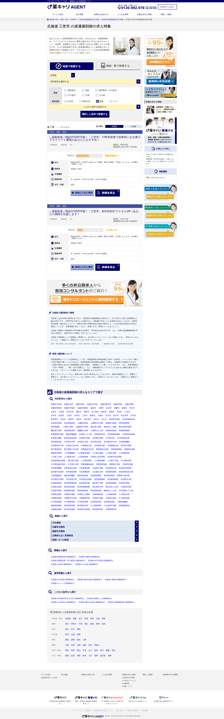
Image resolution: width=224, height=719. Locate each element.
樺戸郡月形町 (126, 445)
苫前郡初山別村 (70, 468)
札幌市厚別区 (56, 408)
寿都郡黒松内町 (57, 434)
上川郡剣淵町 (99, 460)
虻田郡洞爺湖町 (83, 487)
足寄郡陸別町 (109, 502)
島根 (73, 650)
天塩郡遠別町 (84, 468)
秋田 (92, 618)
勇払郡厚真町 (69, 487)
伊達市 (79, 419)
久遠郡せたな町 (97, 430)
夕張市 (61, 412)
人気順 (133, 126)
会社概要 (145, 710)
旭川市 (109, 408)
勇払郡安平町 (97, 487)
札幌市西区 (129, 404)
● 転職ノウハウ (127, 686)
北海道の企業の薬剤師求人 (62, 564)
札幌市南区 (117, 404)
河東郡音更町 (56, 494)
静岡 (73, 640)
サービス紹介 (57, 14)
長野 (78, 634)
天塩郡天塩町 (97, 468)
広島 (84, 650)
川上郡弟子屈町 (110, 505)
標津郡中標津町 (83, 509)
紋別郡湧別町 (112, 479)
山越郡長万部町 (82, 427)
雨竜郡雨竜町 (116, 449)
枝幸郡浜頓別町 (125, 468)
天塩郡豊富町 (84, 472)
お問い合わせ (120, 710)
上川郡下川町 (112, 460)
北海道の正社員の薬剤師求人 (63, 579)
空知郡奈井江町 (57, 445)
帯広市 (132, 408)
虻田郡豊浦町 (111, 483)
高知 (113, 650)
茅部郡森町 (55, 427)
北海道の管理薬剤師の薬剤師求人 (121, 602)
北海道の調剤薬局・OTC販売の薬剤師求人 (68, 560)
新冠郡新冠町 (69, 490)
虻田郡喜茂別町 (128, 434)
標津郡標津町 (97, 509)
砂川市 (116, 415)
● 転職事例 (125, 683)
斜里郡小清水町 (123, 475)
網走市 (79, 412)
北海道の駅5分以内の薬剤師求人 (92, 602)
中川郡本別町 (82, 502)
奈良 (90, 645)
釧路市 (124, 408)
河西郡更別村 (84, 498)
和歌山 (97, 645)
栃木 (104, 624)
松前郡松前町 (56, 423)
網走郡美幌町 (69, 475)
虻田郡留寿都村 (113, 434)
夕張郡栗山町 (112, 445)
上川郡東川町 (69, 457)
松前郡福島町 (69, 423)
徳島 (96, 650)
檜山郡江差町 (96, 427)
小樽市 (101, 408)
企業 (87, 95)
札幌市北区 (68, 404)
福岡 (67, 656)
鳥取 (67, 650)
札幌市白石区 (92, 404)
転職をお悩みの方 (101, 14)
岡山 (78, 650)
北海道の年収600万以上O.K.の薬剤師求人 (68, 598)
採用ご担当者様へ (133, 710)
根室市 (92, 415)
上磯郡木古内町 (97, 423)
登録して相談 (166, 14)
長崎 (78, 656)
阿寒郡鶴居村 (124, 505)
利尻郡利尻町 (111, 472)
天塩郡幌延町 (56, 475)
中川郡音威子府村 (58, 464)
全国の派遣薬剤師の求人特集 (89, 19)
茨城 (92, 624)
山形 (98, 618)
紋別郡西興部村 (70, 483)
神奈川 (73, 624)
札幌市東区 (80, 404)
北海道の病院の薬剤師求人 (89, 557)
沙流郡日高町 (126, 487)
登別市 (63, 419)
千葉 (80, 624)
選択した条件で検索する (95, 114)
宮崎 (96, 656)
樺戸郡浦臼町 (56, 449)
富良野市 (54, 419)
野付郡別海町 (69, 509)
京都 (78, 645)
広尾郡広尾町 (111, 498)
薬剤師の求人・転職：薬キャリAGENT (63, 19)
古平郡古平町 (69, 442)
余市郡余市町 (96, 442)
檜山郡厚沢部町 (125, 427)
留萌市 (86, 412)
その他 (102, 95)
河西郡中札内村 (70, 498)
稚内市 (104, 412)
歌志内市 (124, 415)
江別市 (127, 412)
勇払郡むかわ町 (112, 487)
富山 (67, 629)
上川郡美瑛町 (82, 457)
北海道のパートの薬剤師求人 (63, 583)
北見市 (53, 412)
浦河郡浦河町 (82, 490)
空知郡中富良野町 (114, 457)
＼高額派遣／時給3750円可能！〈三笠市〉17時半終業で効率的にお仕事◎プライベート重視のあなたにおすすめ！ (95, 138)
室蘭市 (116, 408)
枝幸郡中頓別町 (57, 472)
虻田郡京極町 (56, 438)
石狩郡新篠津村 (128, 419)
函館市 (93, 408)
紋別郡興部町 (56, 483)
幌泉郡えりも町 (110, 490)
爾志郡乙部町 (56, 430)
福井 (78, 629)
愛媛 (108, 650)
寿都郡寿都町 (124, 430)
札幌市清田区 (82, 408)
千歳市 (100, 415)
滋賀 (84, 645)
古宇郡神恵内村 (123, 438)
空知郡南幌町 (124, 442)
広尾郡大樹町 (97, 498)
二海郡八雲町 (67, 427)
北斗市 (104, 419)
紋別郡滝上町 (126, 479)
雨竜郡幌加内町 (87, 464)
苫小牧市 (95, 412)
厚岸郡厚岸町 (69, 505)
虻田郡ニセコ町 (85, 434)
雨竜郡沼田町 (56, 453)
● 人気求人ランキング (129, 680)
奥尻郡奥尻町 (69, 430)
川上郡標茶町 (96, 505)
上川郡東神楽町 (83, 453)
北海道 (68, 618)
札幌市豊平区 (105, 404)
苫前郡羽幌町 (56, 468)
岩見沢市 (70, 412)
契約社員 (86, 101)
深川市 (133, 415)
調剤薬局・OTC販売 (107, 90)
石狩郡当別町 (114, 419)
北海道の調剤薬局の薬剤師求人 (63, 557)
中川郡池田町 (56, 502)
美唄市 (111, 412)
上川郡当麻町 (97, 453)
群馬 (98, 624)
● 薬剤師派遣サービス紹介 (49, 677)
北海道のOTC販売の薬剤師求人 (100, 560)
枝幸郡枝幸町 (71, 472)
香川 (102, 650)
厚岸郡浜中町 (82, 505)
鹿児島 (103, 656)
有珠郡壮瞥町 (124, 483)
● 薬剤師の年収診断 (128, 677)
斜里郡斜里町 (96, 475)
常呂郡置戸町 (71, 479)
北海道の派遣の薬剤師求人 (115, 579)
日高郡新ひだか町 (126, 490)
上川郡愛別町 (124, 453)
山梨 (73, 634)
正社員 (70, 101)
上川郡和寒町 (86, 460)
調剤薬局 (71, 90)
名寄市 (77, 415)
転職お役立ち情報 (144, 14)
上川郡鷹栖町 (69, 453)
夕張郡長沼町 (99, 445)
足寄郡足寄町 (96, 502)
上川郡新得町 (111, 494)
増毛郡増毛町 (101, 464)
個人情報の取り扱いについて (103, 710)
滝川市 (108, 415)
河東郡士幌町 (69, 494)
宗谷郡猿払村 (111, 468)
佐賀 (73, 656)
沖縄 (109, 656)
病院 (87, 90)
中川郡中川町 (73, 464)
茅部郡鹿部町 (124, 423)
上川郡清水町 (124, 494)
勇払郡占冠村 (73, 460)
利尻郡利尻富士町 (126, 472)
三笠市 (85, 415)
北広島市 (87, 419)
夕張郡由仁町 (86, 445)
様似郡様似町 (96, 490)
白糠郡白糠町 (56, 509)
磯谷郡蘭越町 (71, 434)
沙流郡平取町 (56, 490)
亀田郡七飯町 (111, 423)
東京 (67, 624)
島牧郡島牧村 (111, 430)
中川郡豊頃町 (69, 502)
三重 (84, 640)
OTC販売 (71, 95)
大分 (90, 656)
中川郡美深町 (126, 460)
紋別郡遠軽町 (99, 479)
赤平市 (53, 415)
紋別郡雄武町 (84, 483)
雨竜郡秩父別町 (102, 449)
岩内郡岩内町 (97, 438)
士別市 (69, 415)
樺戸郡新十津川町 (71, 449)
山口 (90, 650)
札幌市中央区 (56, 404)
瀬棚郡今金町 (82, 430)
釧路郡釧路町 (56, 505)
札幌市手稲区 (69, 408)
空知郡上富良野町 (98, 457)
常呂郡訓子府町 (57, 479)
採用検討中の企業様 (170, 674)
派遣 (101, 101)
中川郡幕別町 (124, 498)
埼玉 (86, 624)
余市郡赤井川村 (110, 442)
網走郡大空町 (97, 483)
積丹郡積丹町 (56, 442)
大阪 (67, 645)
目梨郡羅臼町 (111, 509)
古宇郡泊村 (110, 438)
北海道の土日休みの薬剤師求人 (63, 602)
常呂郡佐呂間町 (85, 479)
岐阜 (78, 640)
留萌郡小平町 (114, 464)
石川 (73, 629)
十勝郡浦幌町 (122, 502)
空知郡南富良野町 (58, 460)
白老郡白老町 (56, 487)
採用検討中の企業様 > (167, 7)
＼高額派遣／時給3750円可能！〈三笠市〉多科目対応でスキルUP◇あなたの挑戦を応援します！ (94, 212)
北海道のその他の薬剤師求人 (87, 564)
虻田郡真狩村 (99, 434)
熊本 (84, 656)
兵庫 (73, 645)
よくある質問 (122, 14)
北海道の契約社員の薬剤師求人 (89, 579)
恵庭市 (71, 419)
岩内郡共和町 (84, 438)
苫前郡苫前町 (127, 464)
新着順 (114, 126)
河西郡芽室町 (56, 498)
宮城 (86, 618)
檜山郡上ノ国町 (110, 427)
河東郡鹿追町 (97, 494)
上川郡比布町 (111, 453)
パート (115, 101)
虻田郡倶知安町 (70, 438)
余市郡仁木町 (82, 442)
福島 (104, 618)
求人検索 (79, 14)
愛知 (67, 640)
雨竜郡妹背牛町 (87, 449)
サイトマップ (77, 710)
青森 (74, 618)
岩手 (80, 618)
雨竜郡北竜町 (129, 449)
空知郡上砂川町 (72, 445)
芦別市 (119, 412)
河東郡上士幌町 (83, 494)
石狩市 (96, 419)
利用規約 (88, 710)
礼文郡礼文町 (97, 472)
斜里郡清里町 (109, 475)
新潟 (67, 634)
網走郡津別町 (82, 475)
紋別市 (61, 415)
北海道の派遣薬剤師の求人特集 (112, 19)
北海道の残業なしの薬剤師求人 (99, 598)
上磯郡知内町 (82, 423)
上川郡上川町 (56, 457)
